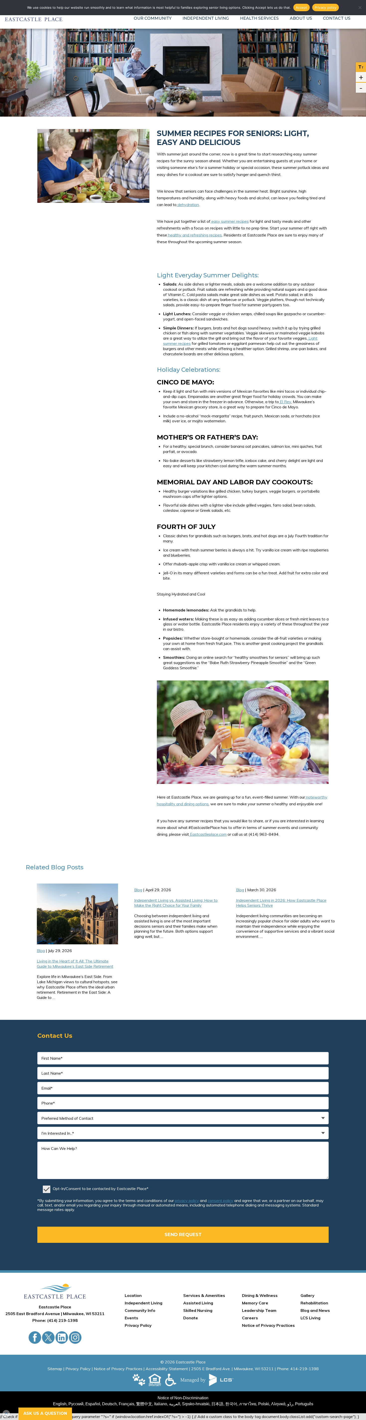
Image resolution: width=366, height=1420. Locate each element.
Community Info (140, 1310)
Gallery (307, 1295)
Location (133, 1295)
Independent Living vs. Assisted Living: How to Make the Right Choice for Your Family (176, 903)
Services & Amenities (204, 1295)
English (59, 1404)
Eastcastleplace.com (208, 834)
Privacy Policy (138, 1325)
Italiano (160, 1404)
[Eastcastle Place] (55, 1291)
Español (92, 1404)
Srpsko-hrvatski (195, 1404)
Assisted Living (198, 1302)
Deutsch (109, 1404)
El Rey (285, 401)
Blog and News (315, 1310)
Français (126, 1404)
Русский (75, 1404)
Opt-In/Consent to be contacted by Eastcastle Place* (100, 1188)
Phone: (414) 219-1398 (55, 1320)
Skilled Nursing (197, 1310)
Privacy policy (326, 7)
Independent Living (206, 18)
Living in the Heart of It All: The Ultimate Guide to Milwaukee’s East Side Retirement (75, 964)
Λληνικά (278, 1404)
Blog (58, 867)
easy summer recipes (229, 221)
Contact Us (336, 18)
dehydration (188, 204)
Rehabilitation (314, 1302)
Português (304, 1404)
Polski (263, 1404)
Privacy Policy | (79, 1368)
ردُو (290, 1404)
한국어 (231, 1404)
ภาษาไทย (247, 1404)
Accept (301, 7)
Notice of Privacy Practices (268, 1325)
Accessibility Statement (167, 1368)
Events (131, 1317)
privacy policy (187, 1200)
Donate (190, 1317)
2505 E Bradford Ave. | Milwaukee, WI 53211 (232, 1368)
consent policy (220, 1200)
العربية (174, 1404)
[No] (359, 7)
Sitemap (55, 1368)
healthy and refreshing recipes (194, 234)
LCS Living (310, 1317)
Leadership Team (259, 1310)
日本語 (217, 1404)
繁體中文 (144, 1404)
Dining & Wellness (260, 1295)
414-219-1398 (304, 1368)
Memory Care (255, 1302)
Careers (250, 1317)
